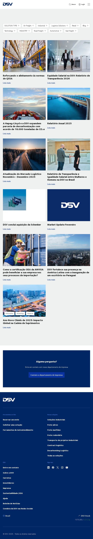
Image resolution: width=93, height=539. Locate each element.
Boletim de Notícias (11, 503)
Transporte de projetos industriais (62, 440)
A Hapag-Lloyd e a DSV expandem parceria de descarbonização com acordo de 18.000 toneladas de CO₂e (24, 126)
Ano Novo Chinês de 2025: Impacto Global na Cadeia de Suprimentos (23, 321)
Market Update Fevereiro (61, 224)
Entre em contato (11, 467)
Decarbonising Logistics (57, 450)
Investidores (8, 482)
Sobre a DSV (8, 472)
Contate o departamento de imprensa (47, 375)
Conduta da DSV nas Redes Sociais (18, 508)
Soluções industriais (56, 419)
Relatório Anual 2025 (59, 123)
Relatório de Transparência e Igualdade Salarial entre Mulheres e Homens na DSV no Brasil (67, 176)
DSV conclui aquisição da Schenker (22, 224)
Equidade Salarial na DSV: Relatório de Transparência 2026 (68, 77)
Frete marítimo (54, 429)
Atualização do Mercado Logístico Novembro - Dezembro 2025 (22, 175)
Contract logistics (55, 445)
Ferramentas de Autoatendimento (18, 429)
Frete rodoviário (54, 435)
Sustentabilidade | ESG (13, 493)
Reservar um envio (11, 419)
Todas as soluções (55, 455)
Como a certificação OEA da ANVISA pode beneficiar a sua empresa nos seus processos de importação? (23, 272)
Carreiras (7, 477)
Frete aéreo (52, 424)
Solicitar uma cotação (12, 424)
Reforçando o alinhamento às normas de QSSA (23, 77)
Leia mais (22, 83)
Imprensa (7, 488)
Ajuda (5, 498)
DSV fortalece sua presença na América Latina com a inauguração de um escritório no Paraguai (68, 272)
